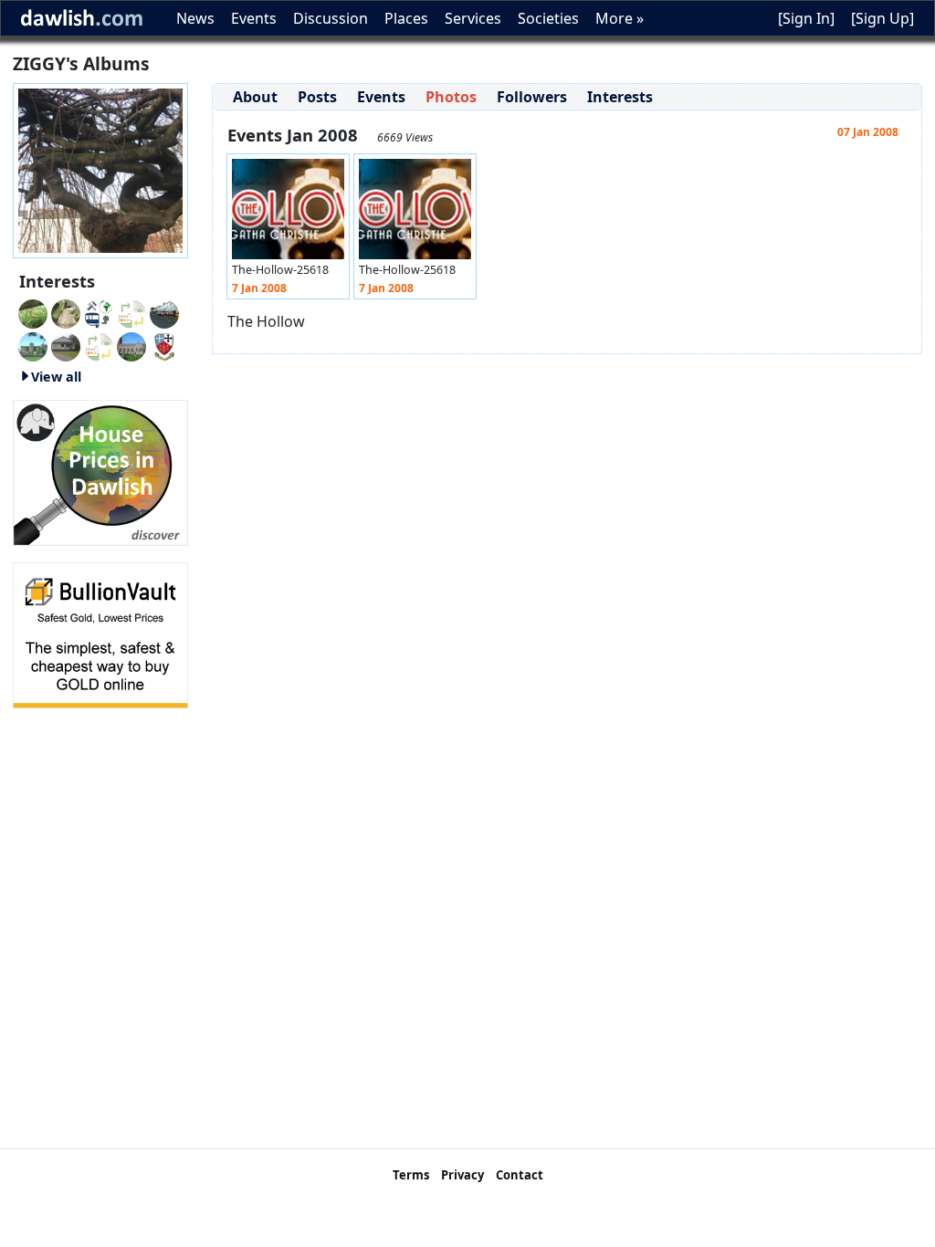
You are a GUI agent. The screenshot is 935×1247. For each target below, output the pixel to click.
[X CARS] (98, 312)
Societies (548, 18)
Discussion (330, 18)
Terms (411, 1175)
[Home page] (100, 169)
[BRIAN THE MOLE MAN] (98, 345)
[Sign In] (806, 18)
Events (254, 18)
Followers (532, 97)
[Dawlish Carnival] (164, 312)
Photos (451, 97)
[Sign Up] (882, 18)
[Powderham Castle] (32, 345)
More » (619, 18)
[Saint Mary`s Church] (65, 345)
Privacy (462, 1175)
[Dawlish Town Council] (164, 345)
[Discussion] (32, 312)
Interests (620, 97)
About (255, 97)
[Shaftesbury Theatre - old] (131, 312)
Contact (519, 1175)
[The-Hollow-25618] (288, 214)
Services (473, 18)
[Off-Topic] (65, 312)
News (195, 18)
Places (406, 18)
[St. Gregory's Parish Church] (131, 345)
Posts (317, 97)
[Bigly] (100, 471)
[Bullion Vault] (100, 634)
